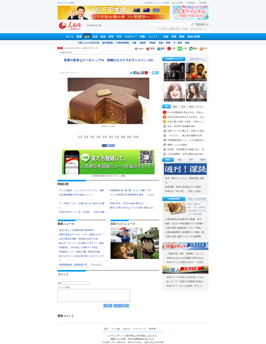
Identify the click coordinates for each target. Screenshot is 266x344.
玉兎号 (190, 204)
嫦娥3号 (197, 204)
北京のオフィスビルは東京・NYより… (185, 286)
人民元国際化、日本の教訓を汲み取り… (186, 154)
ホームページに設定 (66, 3)
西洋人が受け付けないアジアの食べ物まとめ (131, 208)
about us (126, 329)
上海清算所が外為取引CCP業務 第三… (184, 219)
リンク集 (115, 329)
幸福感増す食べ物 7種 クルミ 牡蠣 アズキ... (131, 190)
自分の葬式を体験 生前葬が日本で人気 (78, 239)
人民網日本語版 (65, 52)
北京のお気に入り (199, 29)
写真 (173, 36)
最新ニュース (66, 223)
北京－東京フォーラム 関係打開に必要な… (184, 180)
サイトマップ (139, 329)
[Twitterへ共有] (131, 72)
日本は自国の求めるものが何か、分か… (186, 117)
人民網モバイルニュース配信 (157, 3)
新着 (79, 36)
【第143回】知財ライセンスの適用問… (184, 236)
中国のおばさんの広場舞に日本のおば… (186, 258)
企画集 (185, 29)
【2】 (86, 137)
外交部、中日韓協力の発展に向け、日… (186, 149)
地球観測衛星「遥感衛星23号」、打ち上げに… (81, 265)
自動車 (142, 43)
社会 (95, 36)
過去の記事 (193, 36)
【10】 (136, 137)
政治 (103, 36)
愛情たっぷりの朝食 (177, 145)
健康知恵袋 (174, 29)
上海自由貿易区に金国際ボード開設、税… (185, 232)
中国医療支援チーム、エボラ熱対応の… (186, 140)
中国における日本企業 (88, 43)
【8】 (123, 137)
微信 (195, 48)
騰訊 (163, 48)
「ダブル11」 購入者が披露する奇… (185, 135)
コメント (153, 36)
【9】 (129, 137)
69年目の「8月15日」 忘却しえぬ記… (184, 191)
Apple (141, 48)
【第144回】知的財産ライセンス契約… (184, 228)
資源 (187, 43)
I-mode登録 (178, 3)
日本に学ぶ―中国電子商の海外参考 (76, 230)
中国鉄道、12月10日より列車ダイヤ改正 (78, 247)
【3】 (92, 137)
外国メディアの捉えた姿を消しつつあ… (186, 277)
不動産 (152, 43)
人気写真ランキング (173, 59)
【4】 (98, 137)
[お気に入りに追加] (157, 72)
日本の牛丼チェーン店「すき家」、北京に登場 (81, 212)
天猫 (189, 207)
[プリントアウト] (153, 72)
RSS (205, 48)
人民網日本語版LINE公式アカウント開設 (108, 176)
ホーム (70, 36)
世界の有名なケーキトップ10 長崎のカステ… (81, 234)
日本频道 (203, 3)
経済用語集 (107, 43)
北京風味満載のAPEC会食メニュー (76, 195)
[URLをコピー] (149, 72)
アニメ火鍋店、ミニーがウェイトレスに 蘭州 (81, 190)
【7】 (117, 137)
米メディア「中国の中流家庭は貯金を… (186, 281)
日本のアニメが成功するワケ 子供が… (186, 262)
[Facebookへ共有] (135, 72)
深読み (168, 160)
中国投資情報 (122, 43)
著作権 (152, 329)
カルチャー (131, 36)
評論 (165, 36)
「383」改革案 (199, 207)
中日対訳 (163, 29)
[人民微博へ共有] (146, 72)
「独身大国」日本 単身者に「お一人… (186, 253)
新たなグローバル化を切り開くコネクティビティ (81, 258)
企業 (134, 43)
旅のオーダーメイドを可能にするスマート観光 (83, 48)
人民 (173, 48)
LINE (184, 48)
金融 (161, 43)
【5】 (105, 137)
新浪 (153, 48)
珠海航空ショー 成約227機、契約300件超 (79, 252)
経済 (87, 36)
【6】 (111, 137)
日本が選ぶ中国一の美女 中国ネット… (186, 122)
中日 (119, 36)
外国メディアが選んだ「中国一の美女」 (186, 131)
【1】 (80, 137)
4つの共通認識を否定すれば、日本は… (186, 112)
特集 (142, 36)
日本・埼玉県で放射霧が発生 (181, 126)
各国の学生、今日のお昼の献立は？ (127, 203)
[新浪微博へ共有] (138, 72)
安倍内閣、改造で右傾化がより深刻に (183, 187)
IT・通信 (177, 43)
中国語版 (191, 3)
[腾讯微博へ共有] (142, 72)
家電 (168, 43)
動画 (181, 36)
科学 (111, 36)
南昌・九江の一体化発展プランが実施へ (184, 223)
